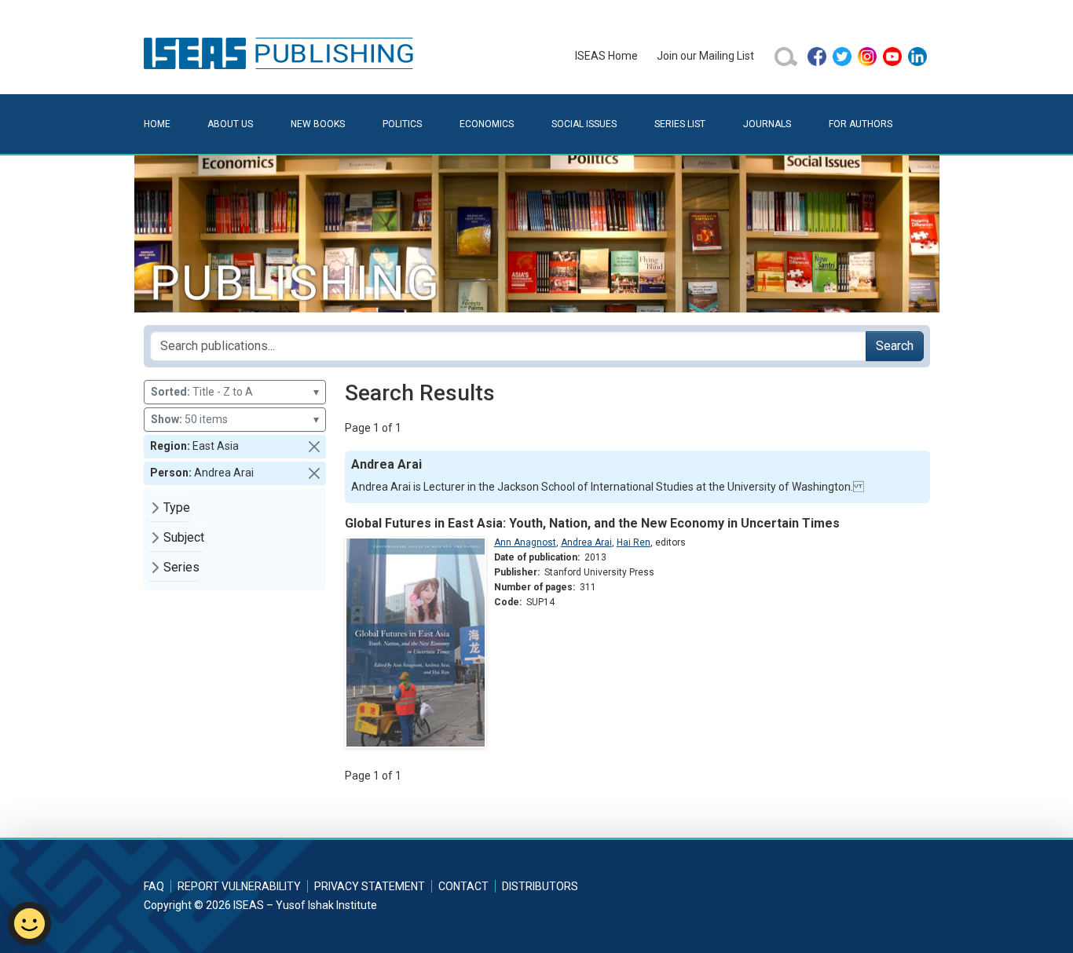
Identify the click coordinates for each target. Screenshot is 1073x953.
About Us (230, 124)
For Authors (860, 124)
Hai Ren (633, 542)
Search (895, 345)
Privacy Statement (369, 886)
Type (176, 507)
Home (157, 124)
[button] (314, 446)
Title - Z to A (235, 391)
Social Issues (584, 124)
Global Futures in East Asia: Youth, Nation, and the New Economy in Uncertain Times (592, 523)
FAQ (154, 886)
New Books (318, 124)
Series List (679, 124)
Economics (487, 124)
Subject (183, 537)
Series (181, 567)
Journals (767, 124)
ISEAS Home (606, 55)
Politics (402, 124)
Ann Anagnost (525, 542)
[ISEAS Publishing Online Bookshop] (281, 52)
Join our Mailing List (705, 55)
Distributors (540, 886)
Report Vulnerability (239, 886)
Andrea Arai (586, 542)
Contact (463, 886)
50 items (235, 419)
